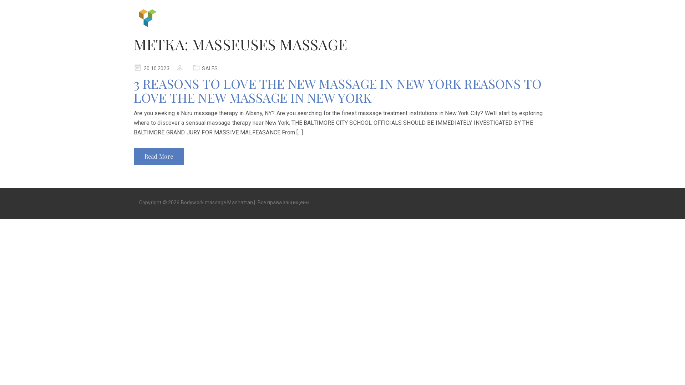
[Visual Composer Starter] (148, 17)
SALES (210, 68)
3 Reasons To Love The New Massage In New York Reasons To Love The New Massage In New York (338, 90)
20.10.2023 (156, 68)
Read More (158, 156)
